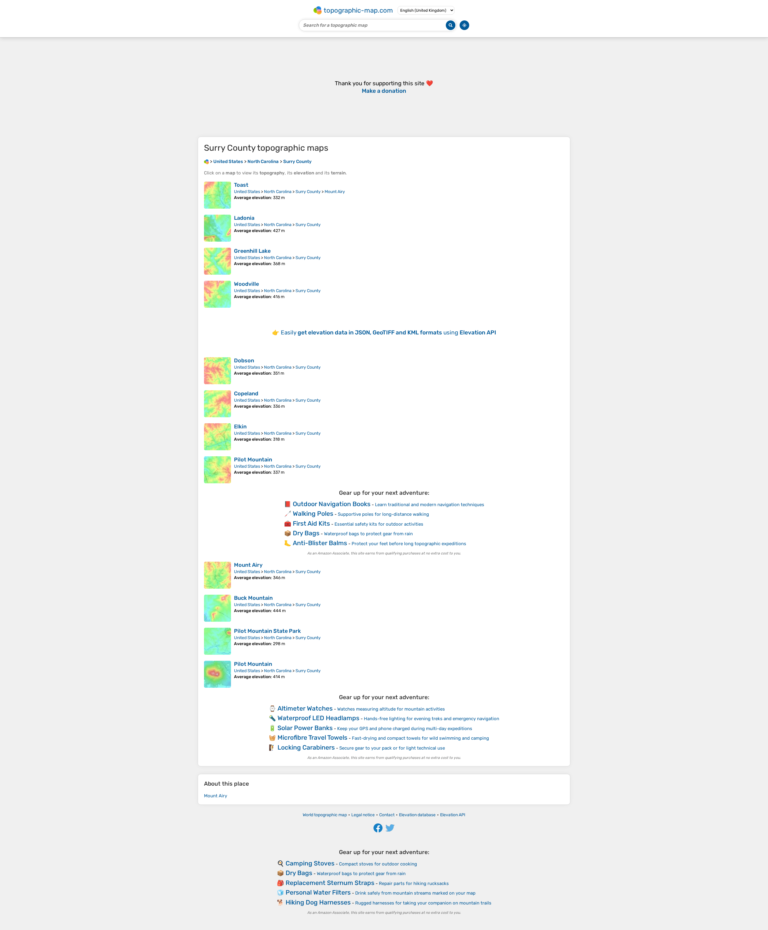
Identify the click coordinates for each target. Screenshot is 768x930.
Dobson (244, 360)
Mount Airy (335, 191)
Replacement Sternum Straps (330, 882)
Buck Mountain (253, 598)
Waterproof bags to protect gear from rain (368, 533)
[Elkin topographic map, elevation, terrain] (217, 436)
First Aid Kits (311, 523)
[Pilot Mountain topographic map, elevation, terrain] (217, 469)
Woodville (246, 284)
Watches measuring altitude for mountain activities (391, 709)
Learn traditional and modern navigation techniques (429, 504)
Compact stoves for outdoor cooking (378, 864)
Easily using (388, 332)
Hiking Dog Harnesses (318, 902)
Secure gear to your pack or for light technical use (392, 748)
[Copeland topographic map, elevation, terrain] (217, 403)
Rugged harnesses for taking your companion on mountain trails (423, 903)
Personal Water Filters (318, 892)
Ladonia (244, 218)
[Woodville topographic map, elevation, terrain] (217, 294)
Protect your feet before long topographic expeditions (409, 543)
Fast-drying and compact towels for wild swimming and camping (420, 738)
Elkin (240, 426)
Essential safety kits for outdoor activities (378, 524)
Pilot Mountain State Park (267, 631)
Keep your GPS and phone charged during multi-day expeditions (404, 728)
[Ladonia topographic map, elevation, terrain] (217, 228)
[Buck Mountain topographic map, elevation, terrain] (217, 608)
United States (247, 191)
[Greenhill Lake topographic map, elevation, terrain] (217, 261)
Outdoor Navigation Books (331, 504)
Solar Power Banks (305, 728)
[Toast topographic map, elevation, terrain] (217, 195)
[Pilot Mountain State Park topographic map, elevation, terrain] (217, 641)
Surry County (308, 191)
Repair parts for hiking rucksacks (414, 883)
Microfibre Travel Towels (312, 737)
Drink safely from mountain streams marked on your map (415, 893)
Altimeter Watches (305, 708)
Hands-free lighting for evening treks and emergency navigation (431, 718)
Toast (241, 185)
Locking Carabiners (306, 747)
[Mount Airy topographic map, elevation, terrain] (217, 575)
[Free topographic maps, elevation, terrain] (206, 161)
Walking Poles (313, 513)
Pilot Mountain (253, 459)
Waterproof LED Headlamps (318, 718)
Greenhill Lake (252, 251)
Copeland (246, 393)
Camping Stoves (310, 863)
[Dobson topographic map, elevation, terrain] (217, 370)
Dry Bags (306, 533)
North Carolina (278, 191)
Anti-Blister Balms (320, 543)
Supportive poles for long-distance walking (383, 514)
